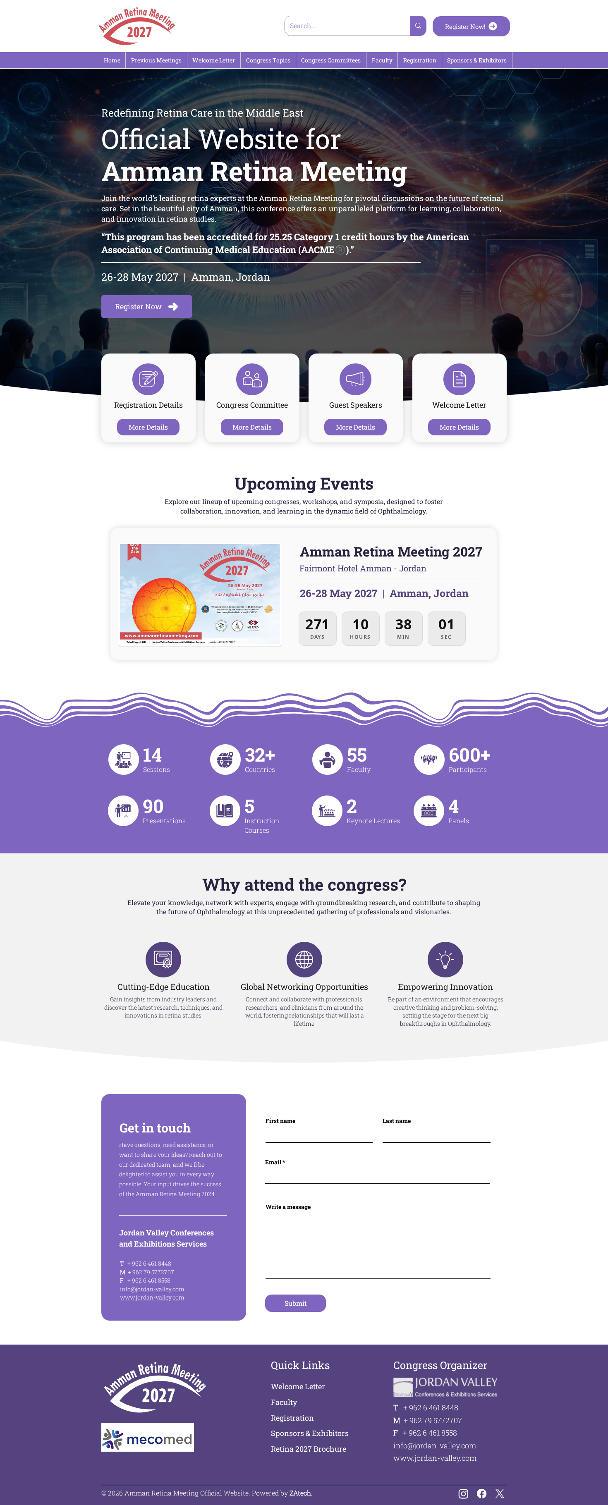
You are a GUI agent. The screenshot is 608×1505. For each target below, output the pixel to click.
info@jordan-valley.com (152, 1289)
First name (280, 1121)
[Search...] (418, 26)
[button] (156, 60)
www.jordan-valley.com (152, 1297)
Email (273, 1162)
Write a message (288, 1207)
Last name (397, 1121)
